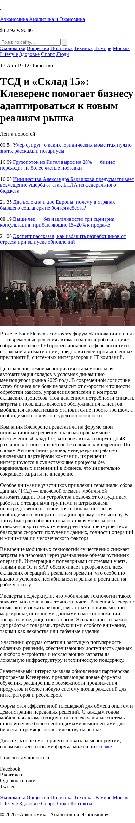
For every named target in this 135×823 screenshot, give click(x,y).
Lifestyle (9, 54)
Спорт (48, 54)
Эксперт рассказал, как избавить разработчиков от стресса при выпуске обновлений (63, 239)
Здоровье (29, 54)
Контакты (81, 803)
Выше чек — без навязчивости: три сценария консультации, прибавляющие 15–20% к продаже (57, 222)
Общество (38, 48)
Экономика (12, 48)
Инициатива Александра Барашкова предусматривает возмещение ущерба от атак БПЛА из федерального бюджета (67, 185)
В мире (102, 48)
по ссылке (100, 746)
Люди (62, 54)
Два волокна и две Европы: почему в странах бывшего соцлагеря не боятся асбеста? (57, 205)
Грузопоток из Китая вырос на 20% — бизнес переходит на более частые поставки (57, 165)
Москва (121, 48)
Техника (83, 48)
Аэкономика (42, 19)
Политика (61, 48)
